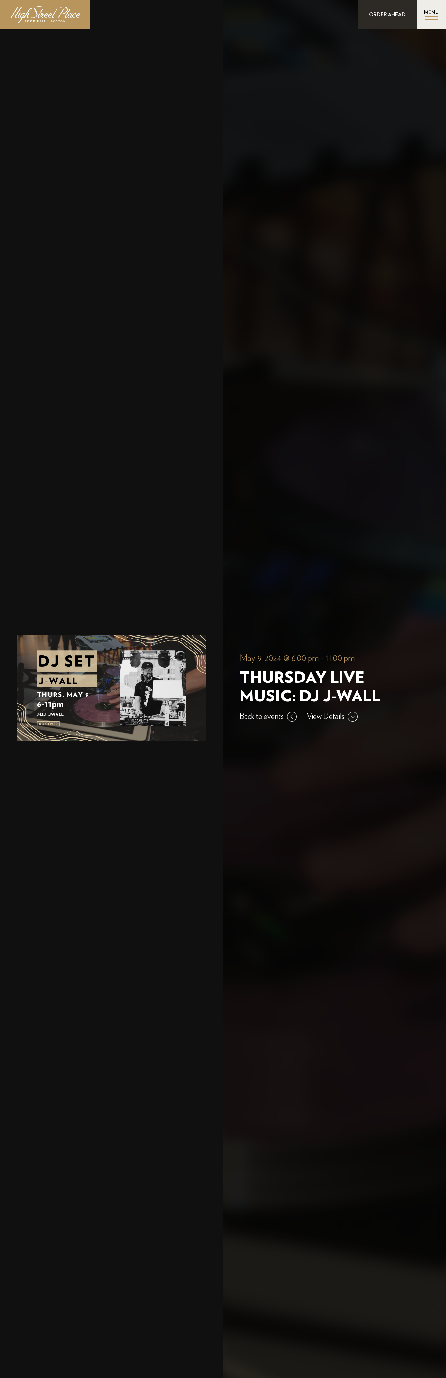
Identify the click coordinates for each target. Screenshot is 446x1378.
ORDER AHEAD (387, 14)
